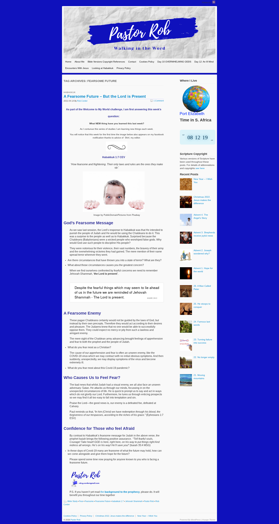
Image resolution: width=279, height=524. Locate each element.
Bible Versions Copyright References (106, 61)
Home (68, 61)
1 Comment (157, 101)
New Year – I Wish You (147, 516)
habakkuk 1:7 (118, 501)
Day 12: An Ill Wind (204, 61)
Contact (132, 61)
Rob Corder (82, 101)
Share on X (152, 298)
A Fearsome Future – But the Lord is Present (105, 96)
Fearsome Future (102, 501)
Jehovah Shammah (133, 501)
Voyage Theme (208, 520)
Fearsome (89, 501)
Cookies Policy (146, 61)
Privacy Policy (124, 68)
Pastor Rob (149, 501)
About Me (79, 61)
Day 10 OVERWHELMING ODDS (174, 61)
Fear (81, 501)
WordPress (196, 520)
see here (200, 168)
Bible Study (72, 501)
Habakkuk (70, 92)
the (120, 492)
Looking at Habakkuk (102, 68)
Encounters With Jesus (77, 68)
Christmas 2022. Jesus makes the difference (114, 516)
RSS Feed (213, 2)
